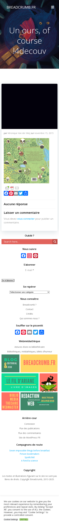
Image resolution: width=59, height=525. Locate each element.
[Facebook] (6, 193)
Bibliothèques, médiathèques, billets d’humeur (29, 351)
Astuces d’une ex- (23, 346)
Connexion (29, 423)
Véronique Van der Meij (19, 133)
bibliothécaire (38, 346)
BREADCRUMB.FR (21, 7)
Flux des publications (29, 428)
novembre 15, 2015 (44, 133)
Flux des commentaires (29, 433)
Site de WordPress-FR (29, 437)
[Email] (15, 193)
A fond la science (29, 460)
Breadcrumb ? (29, 304)
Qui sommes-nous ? (29, 318)
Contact (29, 309)
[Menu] (52, 7)
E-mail (29, 270)
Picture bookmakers (29, 453)
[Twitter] (20, 193)
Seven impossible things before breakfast (29, 450)
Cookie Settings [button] (11, 519)
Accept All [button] (24, 519)
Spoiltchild (29, 457)
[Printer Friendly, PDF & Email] (12, 187)
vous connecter (26, 218)
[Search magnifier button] (54, 241)
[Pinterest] (11, 193)
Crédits (29, 313)
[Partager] (25, 193)
